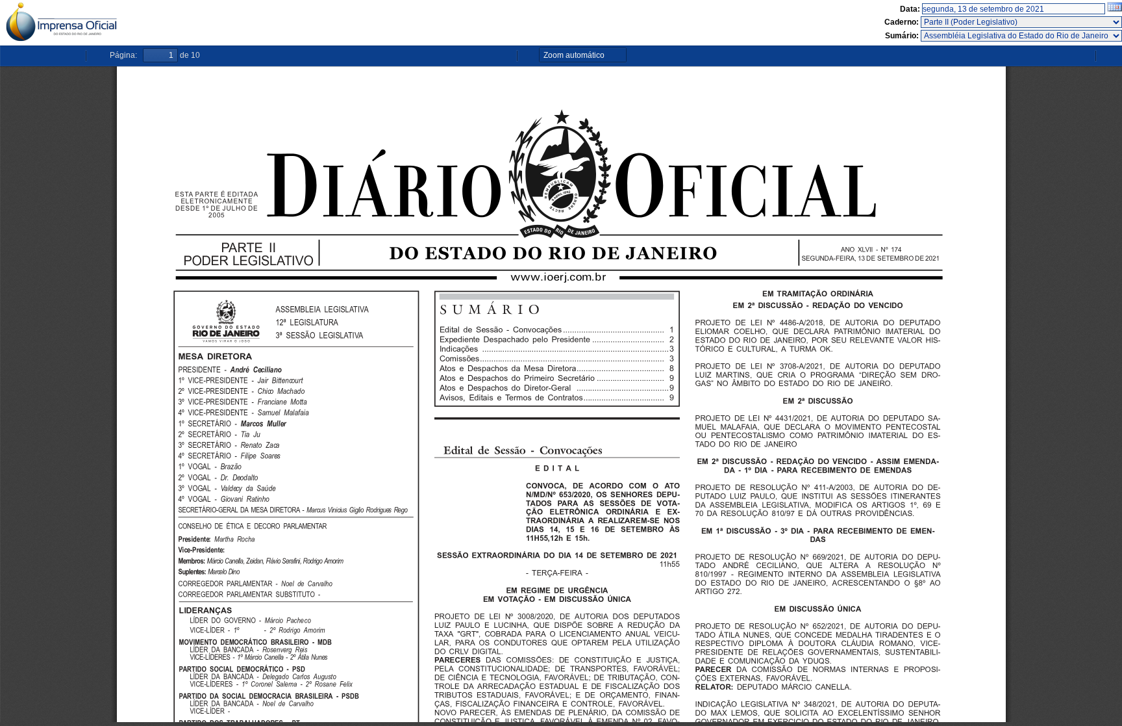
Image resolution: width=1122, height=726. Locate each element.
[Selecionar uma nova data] (1114, 9)
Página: (123, 55)
